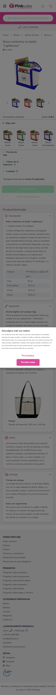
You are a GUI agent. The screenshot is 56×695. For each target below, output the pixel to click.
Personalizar (28, 355)
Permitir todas (28, 362)
